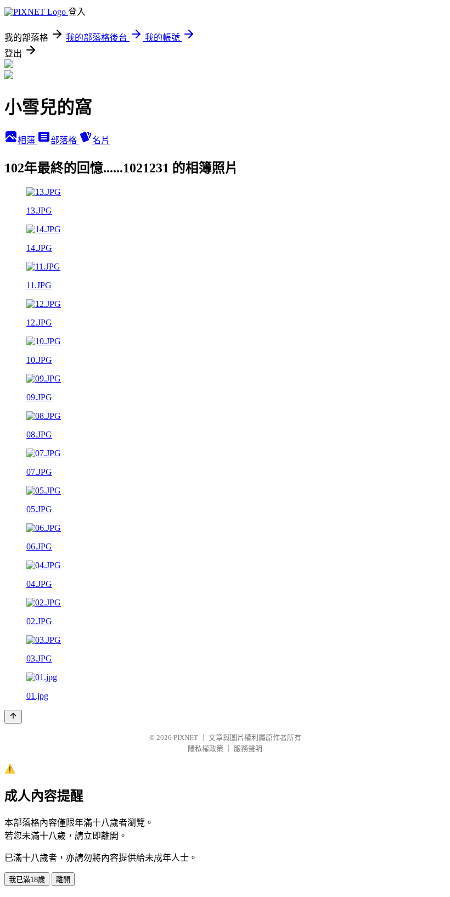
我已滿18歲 (27, 880)
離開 (63, 880)
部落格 (64, 140)
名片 (101, 140)
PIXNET (185, 737)
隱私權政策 (205, 748)
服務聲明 (248, 748)
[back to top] (13, 717)
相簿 (27, 140)
